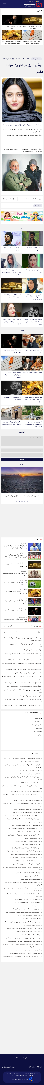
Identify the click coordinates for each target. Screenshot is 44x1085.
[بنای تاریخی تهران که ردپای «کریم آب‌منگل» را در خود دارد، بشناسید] (11, 413)
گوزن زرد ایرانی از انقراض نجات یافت (31, 845)
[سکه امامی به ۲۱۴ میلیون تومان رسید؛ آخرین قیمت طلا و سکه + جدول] (12, 35)
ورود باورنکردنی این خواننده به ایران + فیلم (12, 398)
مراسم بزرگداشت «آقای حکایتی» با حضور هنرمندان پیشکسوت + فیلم (23, 912)
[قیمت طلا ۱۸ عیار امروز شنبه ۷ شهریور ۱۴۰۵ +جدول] (32, 20)
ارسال (22, 459)
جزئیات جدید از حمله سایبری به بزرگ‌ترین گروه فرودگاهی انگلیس (23, 928)
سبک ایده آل (38, 722)
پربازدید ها (35, 626)
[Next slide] (40, 480)
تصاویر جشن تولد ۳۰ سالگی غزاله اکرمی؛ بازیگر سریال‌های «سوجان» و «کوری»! (11, 272)
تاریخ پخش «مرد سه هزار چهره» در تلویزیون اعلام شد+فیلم (23, 660)
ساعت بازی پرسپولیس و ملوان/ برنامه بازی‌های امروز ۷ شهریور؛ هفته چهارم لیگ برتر (16, 556)
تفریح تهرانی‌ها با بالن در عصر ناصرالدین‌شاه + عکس (15, 574)
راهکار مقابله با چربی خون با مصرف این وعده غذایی (27, 841)
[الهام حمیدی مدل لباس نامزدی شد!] (32, 341)
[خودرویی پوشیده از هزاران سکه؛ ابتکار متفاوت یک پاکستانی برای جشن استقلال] (32, 413)
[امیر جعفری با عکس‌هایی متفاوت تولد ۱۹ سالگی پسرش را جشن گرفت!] (32, 310)
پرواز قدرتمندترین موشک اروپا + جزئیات (30, 935)
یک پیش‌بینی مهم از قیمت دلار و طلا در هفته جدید (27, 832)
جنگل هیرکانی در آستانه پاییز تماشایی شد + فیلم (28, 932)
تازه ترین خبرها (38, 732)
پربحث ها (6, 626)
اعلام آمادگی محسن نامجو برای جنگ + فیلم (11, 27)
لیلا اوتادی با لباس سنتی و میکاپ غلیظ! (33, 271)
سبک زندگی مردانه (37, 725)
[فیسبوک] (10, 199)
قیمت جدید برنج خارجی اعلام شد (32, 925)
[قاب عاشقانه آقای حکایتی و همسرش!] (32, 238)
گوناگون (39, 11)
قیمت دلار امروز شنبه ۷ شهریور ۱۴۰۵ (30, 783)
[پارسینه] (32, 4)
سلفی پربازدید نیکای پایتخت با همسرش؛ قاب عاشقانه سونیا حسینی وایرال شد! (34, 297)
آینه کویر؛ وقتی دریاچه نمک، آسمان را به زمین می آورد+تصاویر (22, 496)
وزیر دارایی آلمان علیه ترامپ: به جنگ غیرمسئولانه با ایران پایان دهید (22, 829)
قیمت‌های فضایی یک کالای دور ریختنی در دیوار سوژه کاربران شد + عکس (22, 922)
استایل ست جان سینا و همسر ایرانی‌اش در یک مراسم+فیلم (23, 669)
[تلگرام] (7, 199)
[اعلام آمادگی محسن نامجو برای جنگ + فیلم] (12, 20)
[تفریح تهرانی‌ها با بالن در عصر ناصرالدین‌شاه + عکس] (34, 574)
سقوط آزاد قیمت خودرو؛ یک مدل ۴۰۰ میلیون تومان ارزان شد (24, 792)
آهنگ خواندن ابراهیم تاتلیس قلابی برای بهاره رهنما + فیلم (24, 686)
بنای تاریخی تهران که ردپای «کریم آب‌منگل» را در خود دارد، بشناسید (11, 423)
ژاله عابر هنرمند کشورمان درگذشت (32, 373)
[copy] (40, 199)
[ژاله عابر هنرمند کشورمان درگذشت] (32, 363)
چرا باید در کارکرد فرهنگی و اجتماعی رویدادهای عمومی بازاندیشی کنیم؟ (22, 851)
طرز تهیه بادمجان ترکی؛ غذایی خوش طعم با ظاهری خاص (26, 825)
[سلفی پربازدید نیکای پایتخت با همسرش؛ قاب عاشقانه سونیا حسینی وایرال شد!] (32, 285)
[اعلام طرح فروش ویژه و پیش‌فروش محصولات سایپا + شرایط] (32, 35)
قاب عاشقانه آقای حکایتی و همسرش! (34, 249)
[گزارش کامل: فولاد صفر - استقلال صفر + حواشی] (34, 602)
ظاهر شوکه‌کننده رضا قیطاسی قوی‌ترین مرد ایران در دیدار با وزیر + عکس (15, 547)
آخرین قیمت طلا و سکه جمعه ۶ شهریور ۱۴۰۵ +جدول (16, 593)
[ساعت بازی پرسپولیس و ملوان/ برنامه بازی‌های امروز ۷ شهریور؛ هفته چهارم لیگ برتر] (34, 556)
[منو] (5, 4)
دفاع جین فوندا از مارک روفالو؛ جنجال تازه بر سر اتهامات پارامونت (21, 706)
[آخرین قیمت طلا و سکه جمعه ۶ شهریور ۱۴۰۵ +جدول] (34, 593)
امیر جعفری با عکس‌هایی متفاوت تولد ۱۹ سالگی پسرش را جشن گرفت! (33, 322)
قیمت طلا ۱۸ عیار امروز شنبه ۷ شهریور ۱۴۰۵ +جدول (32, 27)
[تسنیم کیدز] (22, 217)
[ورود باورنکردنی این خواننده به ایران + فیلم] (11, 388)
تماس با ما (25, 1058)
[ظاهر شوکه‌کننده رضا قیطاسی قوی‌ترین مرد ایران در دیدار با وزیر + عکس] (34, 547)
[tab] (27, 501)
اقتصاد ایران (38, 718)
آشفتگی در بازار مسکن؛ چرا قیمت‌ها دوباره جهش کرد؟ (26, 812)
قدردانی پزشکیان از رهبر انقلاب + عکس (30, 879)
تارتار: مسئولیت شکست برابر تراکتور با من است (28, 916)
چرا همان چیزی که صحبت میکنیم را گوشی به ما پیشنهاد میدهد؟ (24, 941)
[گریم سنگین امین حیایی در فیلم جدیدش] (11, 238)
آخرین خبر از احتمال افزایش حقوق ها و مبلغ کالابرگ (27, 861)
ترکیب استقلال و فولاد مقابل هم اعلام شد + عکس (15, 620)
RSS (17, 1058)
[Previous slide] (3, 480)
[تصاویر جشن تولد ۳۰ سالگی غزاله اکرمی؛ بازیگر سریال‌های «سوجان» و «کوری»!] (11, 261)
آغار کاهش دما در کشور (34, 906)
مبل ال (40, 735)
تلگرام (33, 1067)
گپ (41, 1067)
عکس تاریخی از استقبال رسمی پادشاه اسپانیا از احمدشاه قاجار (24, 950)
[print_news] (13, 199)
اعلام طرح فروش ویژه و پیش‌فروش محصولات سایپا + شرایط (32, 42)
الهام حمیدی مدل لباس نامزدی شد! (34, 351)
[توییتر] (3, 199)
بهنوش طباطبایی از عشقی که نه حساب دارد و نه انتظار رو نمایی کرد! (12, 322)
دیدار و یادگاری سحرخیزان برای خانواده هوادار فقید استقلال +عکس (23, 938)
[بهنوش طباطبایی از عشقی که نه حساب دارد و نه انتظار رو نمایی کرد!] (11, 310)
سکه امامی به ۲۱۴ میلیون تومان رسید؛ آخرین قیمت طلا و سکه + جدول (11, 42)
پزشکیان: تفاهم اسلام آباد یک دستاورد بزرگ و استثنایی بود (25, 858)
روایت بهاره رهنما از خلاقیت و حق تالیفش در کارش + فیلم (26, 909)
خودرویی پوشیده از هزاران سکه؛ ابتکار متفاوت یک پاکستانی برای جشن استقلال (33, 424)
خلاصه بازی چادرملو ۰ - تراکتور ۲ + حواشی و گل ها (27, 903)
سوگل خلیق (38, 205)
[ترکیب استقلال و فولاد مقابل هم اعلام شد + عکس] (34, 620)
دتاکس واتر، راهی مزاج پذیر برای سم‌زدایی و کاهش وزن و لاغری (24, 835)
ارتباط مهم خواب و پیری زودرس (32, 838)
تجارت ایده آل (38, 728)
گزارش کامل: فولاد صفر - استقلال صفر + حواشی (16, 602)
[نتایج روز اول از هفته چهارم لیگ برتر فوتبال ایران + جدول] (34, 583)
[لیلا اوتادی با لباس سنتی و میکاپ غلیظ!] (32, 261)
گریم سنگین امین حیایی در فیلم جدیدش (12, 249)
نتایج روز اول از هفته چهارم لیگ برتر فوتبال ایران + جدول (15, 583)
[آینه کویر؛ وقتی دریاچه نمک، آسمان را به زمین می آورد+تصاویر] (22, 480)
